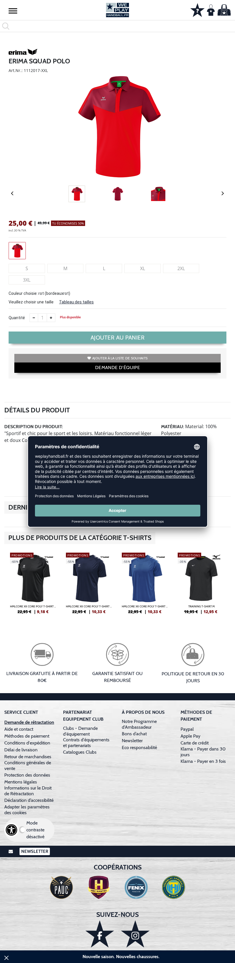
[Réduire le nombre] (34, 317)
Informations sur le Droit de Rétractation (28, 790)
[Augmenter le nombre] (51, 317)
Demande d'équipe (117, 367)
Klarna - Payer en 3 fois (203, 761)
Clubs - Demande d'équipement (80, 731)
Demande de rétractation (29, 722)
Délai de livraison (21, 750)
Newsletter (132, 740)
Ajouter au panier (118, 337)
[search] (117, 26)
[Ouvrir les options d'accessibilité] (11, 830)
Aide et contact (18, 729)
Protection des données (27, 775)
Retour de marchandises (28, 756)
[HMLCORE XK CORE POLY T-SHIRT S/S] (33, 585)
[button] (12, 10)
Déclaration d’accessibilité (29, 800)
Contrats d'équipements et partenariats (86, 742)
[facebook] (99, 934)
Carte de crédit (195, 743)
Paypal (187, 729)
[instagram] (135, 934)
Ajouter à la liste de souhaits (120, 358)
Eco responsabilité (139, 747)
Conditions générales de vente (27, 765)
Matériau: (172, 426)
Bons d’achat (135, 733)
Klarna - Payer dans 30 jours (203, 751)
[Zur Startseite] (117, 10)
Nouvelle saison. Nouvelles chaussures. (121, 956)
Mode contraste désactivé (35, 829)
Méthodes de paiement (28, 736)
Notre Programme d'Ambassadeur (139, 724)
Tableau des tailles (76, 302)
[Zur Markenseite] (23, 53)
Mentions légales (20, 782)
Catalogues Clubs (80, 752)
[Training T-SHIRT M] (201, 585)
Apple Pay (190, 736)
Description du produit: (33, 426)
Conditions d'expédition (28, 743)
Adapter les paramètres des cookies (27, 809)
